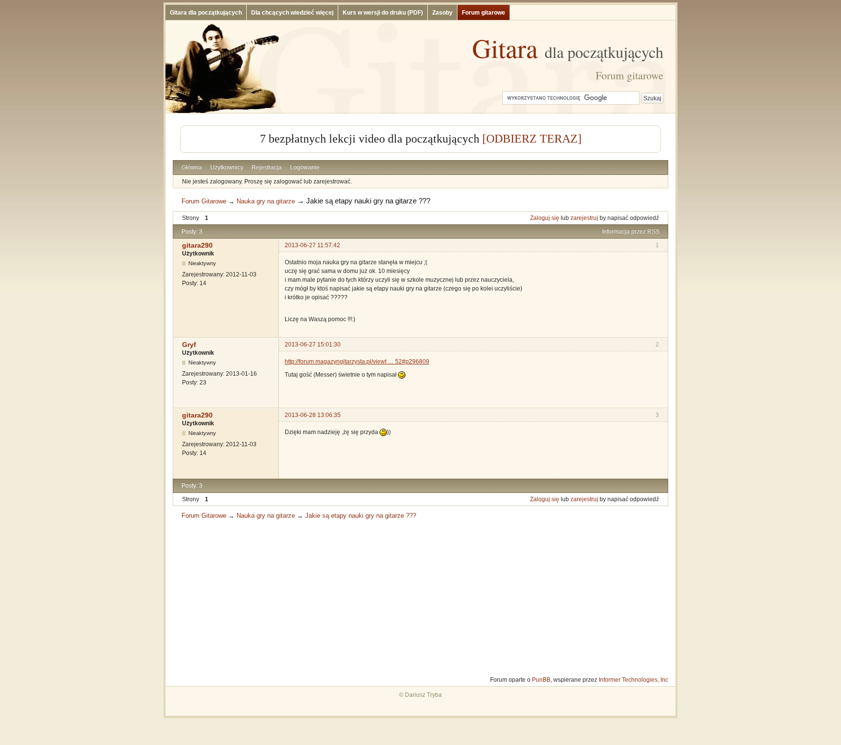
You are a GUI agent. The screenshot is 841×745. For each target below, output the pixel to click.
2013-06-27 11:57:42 (312, 245)
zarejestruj (584, 218)
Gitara (567, 47)
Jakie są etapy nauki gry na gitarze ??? (368, 201)
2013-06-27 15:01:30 (313, 344)
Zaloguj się (544, 218)
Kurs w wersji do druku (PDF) (383, 12)
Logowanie (305, 167)
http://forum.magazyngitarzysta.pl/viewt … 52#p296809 (357, 361)
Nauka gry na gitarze (266, 201)
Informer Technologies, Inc (633, 679)
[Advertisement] (420, 597)
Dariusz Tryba (423, 694)
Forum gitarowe (483, 12)
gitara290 (197, 245)
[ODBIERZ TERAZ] (532, 138)
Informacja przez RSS (630, 231)
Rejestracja (267, 167)
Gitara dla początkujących (206, 12)
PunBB (541, 679)
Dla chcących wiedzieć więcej (292, 12)
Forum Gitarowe (204, 201)
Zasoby (442, 12)
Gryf (189, 344)
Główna (192, 167)
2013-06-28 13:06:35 (313, 415)
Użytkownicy (226, 167)
